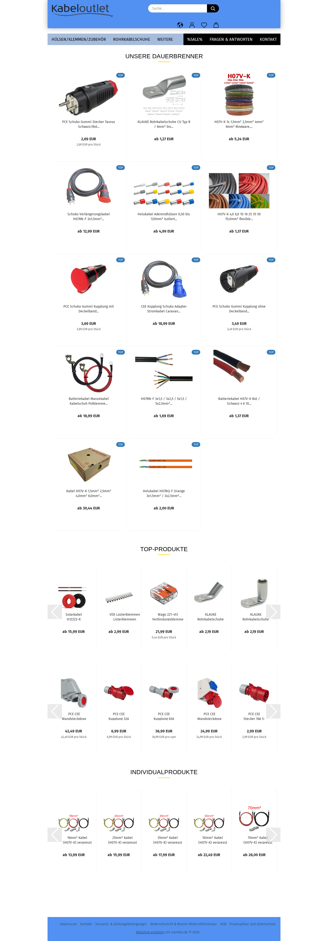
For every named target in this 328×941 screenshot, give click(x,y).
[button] (180, 25)
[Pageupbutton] (315, 934)
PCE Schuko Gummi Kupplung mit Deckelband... (88, 308)
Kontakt (268, 39)
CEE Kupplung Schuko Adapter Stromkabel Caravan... (164, 308)
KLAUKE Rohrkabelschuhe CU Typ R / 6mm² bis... (164, 124)
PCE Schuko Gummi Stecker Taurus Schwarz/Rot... (88, 124)
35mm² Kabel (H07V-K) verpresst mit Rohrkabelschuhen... (167, 840)
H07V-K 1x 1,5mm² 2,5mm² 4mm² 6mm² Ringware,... (239, 124)
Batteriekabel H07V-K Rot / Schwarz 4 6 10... (239, 401)
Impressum (68, 924)
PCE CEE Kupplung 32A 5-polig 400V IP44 (119, 716)
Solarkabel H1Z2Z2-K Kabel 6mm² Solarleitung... (73, 617)
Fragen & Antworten (231, 39)
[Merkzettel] (204, 25)
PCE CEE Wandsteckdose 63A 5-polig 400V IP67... (74, 716)
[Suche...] (213, 8)
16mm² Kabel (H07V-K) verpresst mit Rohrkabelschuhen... (77, 840)
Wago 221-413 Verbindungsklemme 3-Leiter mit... (167, 617)
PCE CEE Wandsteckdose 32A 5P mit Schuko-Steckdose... (209, 716)
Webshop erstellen (150, 932)
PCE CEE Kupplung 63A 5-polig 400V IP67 (164, 716)
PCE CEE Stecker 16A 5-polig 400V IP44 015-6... (254, 716)
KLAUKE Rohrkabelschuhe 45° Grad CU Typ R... (210, 617)
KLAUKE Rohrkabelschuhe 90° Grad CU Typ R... (256, 617)
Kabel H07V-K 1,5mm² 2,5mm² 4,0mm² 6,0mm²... (88, 493)
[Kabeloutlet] (84, 11)
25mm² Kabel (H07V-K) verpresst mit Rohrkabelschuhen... (122, 840)
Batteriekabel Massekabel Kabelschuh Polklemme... (89, 401)
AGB (223, 924)
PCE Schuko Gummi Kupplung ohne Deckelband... (239, 308)
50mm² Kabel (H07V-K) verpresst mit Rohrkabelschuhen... (212, 840)
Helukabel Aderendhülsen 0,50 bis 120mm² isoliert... (164, 216)
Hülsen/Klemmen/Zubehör (79, 39)
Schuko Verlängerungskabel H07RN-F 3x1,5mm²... (88, 216)
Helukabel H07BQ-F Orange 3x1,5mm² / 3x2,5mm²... (164, 493)
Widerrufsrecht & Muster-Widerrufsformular (183, 924)
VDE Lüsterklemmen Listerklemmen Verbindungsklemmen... (124, 617)
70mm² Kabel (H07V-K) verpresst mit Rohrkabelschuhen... (258, 840)
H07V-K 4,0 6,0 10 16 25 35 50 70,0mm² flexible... (239, 216)
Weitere (165, 39)
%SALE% (194, 39)
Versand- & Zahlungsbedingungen (121, 924)
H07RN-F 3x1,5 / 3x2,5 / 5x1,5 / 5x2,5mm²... (164, 401)
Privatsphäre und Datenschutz (253, 924)
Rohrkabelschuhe (131, 39)
